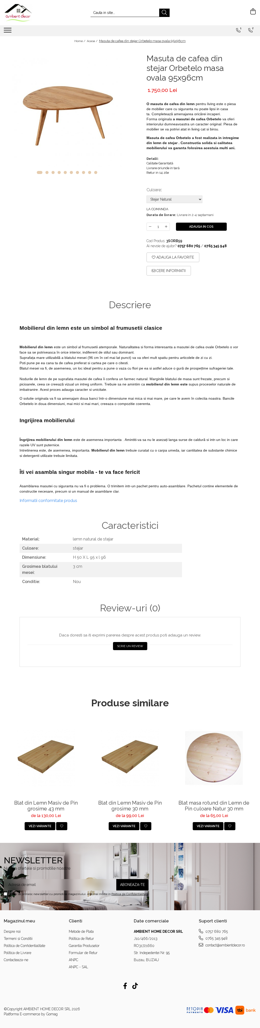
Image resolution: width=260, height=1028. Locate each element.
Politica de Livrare (17, 953)
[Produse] (8, 31)
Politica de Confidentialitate (130, 894)
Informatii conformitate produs (48, 500)
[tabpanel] (67, 113)
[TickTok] (135, 986)
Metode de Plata (81, 931)
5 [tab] (65, 172)
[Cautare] (164, 13)
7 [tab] (77, 172)
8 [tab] (83, 172)
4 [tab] (59, 172)
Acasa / (92, 41)
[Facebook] (125, 986)
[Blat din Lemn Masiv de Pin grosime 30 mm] (129, 758)
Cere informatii (170, 271)
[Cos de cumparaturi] (252, 11)
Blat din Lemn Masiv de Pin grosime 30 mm (130, 806)
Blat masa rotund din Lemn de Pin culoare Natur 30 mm (213, 806)
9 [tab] (89, 172)
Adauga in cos (201, 226)
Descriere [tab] (130, 305)
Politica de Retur (81, 939)
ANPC (73, 960)
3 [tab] (53, 172)
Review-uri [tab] (130, 608)
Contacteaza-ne (16, 960)
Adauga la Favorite (174, 257)
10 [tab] (96, 172)
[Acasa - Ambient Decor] (29, 13)
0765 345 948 (216, 938)
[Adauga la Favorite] (61, 826)
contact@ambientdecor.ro (224, 945)
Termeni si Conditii (18, 939)
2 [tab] (47, 172)
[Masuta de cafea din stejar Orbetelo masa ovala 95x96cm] (67, 113)
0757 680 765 (216, 931)
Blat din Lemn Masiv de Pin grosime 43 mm (46, 806)
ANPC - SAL (78, 967)
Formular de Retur (83, 953)
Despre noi (12, 931)
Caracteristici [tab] (130, 525)
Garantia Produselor (84, 946)
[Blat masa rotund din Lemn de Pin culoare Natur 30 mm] (213, 758)
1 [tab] (40, 172)
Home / (80, 41)
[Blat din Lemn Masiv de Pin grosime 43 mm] (45, 758)
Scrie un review (130, 646)
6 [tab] (71, 172)
